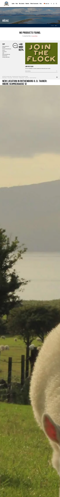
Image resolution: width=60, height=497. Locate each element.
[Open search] (51, 3)
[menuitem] (41, 3)
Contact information (33, 77)
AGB (3, 52)
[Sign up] (57, 71)
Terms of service (15, 77)
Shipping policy (21, 77)
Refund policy (4, 77)
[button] (56, 25)
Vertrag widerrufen (6, 57)
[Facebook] (57, 77)
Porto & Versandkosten (6, 48)
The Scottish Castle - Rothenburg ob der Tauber (13, 76)
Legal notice (27, 77)
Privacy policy (10, 77)
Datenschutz (4, 55)
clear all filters (34, 35)
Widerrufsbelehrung (6, 54)
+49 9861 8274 (21, 46)
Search (3, 50)
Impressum (4, 51)
